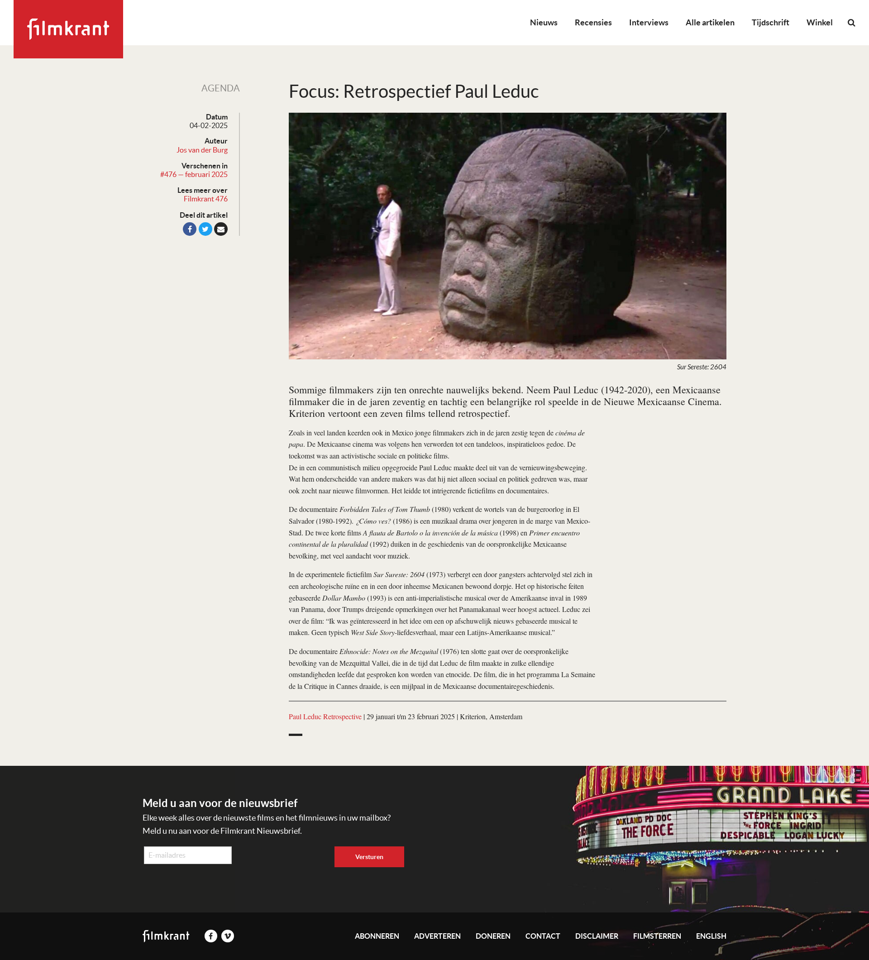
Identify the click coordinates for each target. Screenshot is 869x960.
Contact (542, 936)
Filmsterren (657, 936)
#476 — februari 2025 (194, 174)
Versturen (369, 856)
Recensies (593, 22)
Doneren (493, 936)
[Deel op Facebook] (189, 229)
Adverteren (437, 936)
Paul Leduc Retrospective (325, 716)
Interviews (648, 22)
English (711, 936)
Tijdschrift (770, 22)
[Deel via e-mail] (221, 229)
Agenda (220, 88)
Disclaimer (596, 936)
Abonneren (377, 936)
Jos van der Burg (202, 150)
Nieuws (544, 22)
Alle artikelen (710, 22)
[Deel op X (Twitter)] (205, 229)
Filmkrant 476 (206, 199)
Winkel (820, 22)
